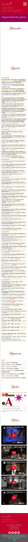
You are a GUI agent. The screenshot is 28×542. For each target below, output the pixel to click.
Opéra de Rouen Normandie (8, 226)
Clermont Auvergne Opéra (8, 81)
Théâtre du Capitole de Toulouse (17, 292)
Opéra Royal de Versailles (10, 305)
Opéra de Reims (13, 244)
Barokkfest (7, 318)
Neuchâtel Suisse (13, 197)
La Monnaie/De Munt (11, 202)
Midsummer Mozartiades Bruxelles (10, 230)
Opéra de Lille (17, 210)
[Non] (26, 538)
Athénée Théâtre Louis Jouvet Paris (10, 123)
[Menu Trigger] (25, 4)
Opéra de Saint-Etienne (11, 149)
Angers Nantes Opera (11, 112)
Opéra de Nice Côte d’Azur (15, 132)
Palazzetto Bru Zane (6, 85)
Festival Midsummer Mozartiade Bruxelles (11, 278)
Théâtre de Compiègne (9, 258)
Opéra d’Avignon (17, 286)
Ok (14, 540)
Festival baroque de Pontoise (8, 90)
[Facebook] (9, 532)
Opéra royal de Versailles (10, 127)
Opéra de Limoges (18, 165)
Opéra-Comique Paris (15, 191)
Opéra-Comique (15, 283)
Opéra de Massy (8, 299)
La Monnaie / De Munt (6, 217)
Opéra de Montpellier (7, 335)
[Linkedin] (18, 532)
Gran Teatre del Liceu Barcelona (9, 255)
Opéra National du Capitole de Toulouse (14, 146)
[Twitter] (12, 532)
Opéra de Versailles (9, 289)
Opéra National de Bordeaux (14, 312)
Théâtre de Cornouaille (11, 102)
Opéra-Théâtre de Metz (7, 188)
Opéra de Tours (11, 117)
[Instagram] (15, 532)
